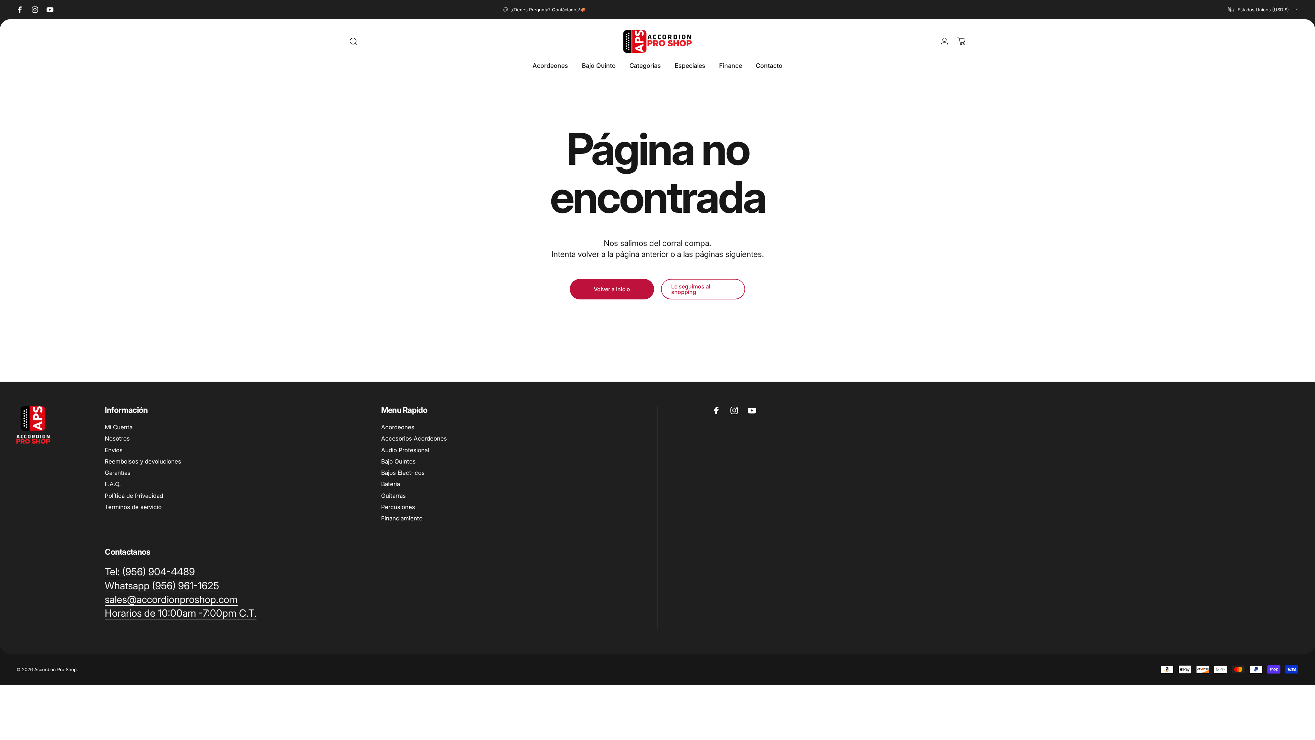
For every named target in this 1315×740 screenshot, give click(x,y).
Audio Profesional (405, 450)
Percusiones (398, 507)
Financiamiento (402, 518)
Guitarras (393, 495)
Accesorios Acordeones (414, 438)
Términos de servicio (133, 507)
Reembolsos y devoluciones (143, 461)
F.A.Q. (113, 484)
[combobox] (1263, 9)
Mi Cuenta (119, 427)
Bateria (390, 484)
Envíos (114, 450)
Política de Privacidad (134, 495)
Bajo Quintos (398, 461)
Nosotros (117, 438)
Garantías (117, 472)
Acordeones (397, 427)
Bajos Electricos (403, 472)
